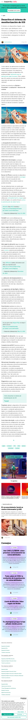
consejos (9, 445)
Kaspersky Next (4, 669)
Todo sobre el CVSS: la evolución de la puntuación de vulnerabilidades (14, 578)
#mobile (19, 208)
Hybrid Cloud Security (6, 692)
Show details (21, 711)
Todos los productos (5, 663)
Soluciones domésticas (6, 642)
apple (4, 15)
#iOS (12, 206)
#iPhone (8, 262)
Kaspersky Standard (5, 646)
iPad (19, 445)
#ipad (14, 322)
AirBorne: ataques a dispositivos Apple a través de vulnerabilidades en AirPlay (10, 497)
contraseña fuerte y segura (15, 198)
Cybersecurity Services (6, 686)
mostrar (6, 250)
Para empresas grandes (6, 680)
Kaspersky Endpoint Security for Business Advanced (12, 675)
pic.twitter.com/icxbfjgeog (10, 268)
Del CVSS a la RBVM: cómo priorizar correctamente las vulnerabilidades (14, 553)
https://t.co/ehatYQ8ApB (10, 208)
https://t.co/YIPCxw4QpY (10, 266)
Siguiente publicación (7, 504)
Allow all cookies (8, 714)
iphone (23, 445)
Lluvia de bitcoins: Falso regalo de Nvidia (14, 603)
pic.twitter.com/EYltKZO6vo (10, 210)
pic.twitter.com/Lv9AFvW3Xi (10, 328)
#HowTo (5, 206)
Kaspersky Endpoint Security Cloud (8, 660)
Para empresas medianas (7, 666)
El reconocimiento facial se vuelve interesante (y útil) (12, 508)
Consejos (14, 547)
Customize (19, 714)
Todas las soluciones (5, 652)
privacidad (11, 448)
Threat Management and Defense (8, 688)
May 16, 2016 (21, 331)
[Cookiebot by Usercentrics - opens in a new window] (20, 698)
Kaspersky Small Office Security (7, 658)
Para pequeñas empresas (7, 655)
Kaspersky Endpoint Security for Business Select (11, 673)
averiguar (22, 177)
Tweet (6, 401)
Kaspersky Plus (4, 648)
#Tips (18, 266)
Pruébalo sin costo (14, 10)
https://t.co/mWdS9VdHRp (10, 326)
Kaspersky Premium (5, 650)
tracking (17, 448)
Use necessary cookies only (14, 717)
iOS (14, 445)
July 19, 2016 (21, 213)
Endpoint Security (5, 690)
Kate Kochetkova (8, 42)
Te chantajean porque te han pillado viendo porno (14, 623)
